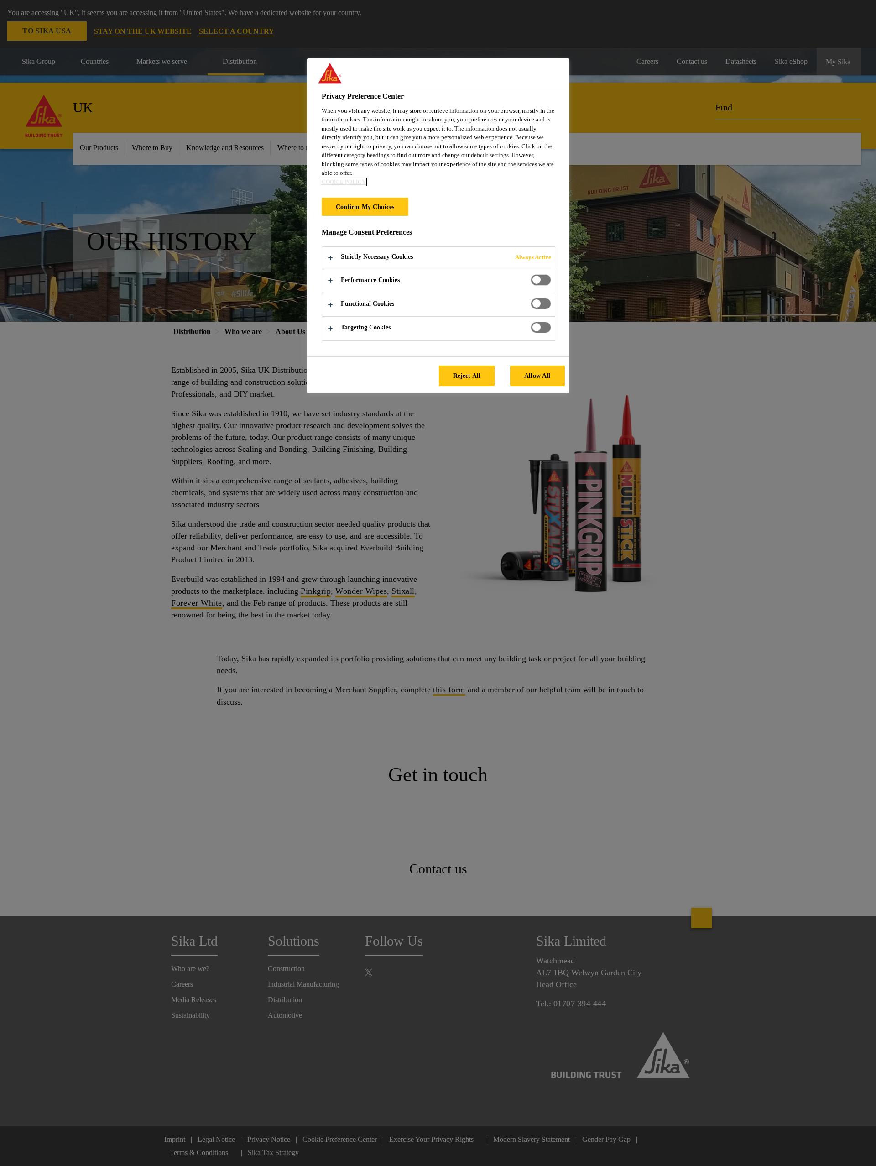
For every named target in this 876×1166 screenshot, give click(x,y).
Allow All (537, 375)
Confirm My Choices (365, 206)
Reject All (466, 375)
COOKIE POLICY (344, 181)
